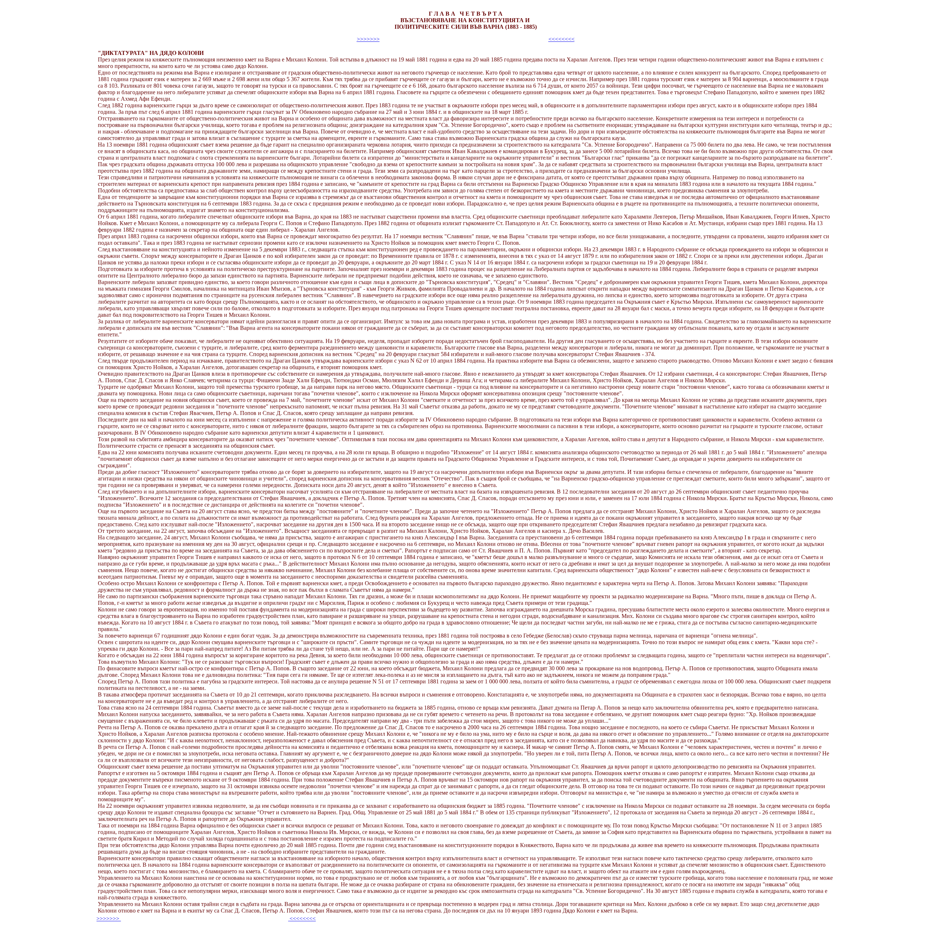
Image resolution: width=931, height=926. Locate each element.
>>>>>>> (368, 39)
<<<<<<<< (561, 39)
